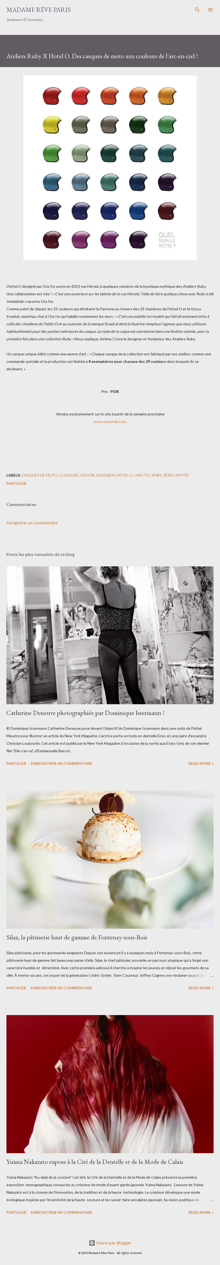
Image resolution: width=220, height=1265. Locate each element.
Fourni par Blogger (113, 1242)
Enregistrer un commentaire (31, 522)
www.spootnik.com (110, 421)
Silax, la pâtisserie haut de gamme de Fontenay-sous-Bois (76, 937)
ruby (157, 475)
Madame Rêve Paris (38, 9)
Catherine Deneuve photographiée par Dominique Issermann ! (85, 713)
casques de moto (39, 475)
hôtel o (124, 475)
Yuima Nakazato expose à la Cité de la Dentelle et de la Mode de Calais (94, 1161)
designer (105, 475)
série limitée (176, 475)
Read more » (201, 763)
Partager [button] (16, 483)
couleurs (69, 475)
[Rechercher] (197, 9)
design (87, 475)
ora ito (142, 475)
